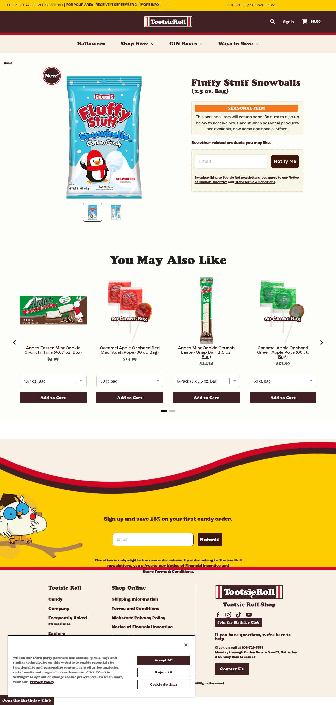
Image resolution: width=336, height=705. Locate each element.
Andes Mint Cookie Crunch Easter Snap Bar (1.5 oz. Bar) (206, 352)
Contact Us (232, 668)
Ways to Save (236, 44)
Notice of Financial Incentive (194, 566)
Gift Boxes (184, 44)
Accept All (164, 660)
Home (8, 63)
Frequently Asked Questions (67, 621)
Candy (55, 599)
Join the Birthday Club (238, 622)
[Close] (186, 645)
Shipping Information (135, 599)
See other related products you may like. (231, 143)
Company (58, 609)
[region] (101, 666)
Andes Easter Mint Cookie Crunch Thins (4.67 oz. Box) (53, 350)
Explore (56, 634)
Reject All (163, 672)
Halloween (91, 44)
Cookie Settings (163, 684)
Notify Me (285, 161)
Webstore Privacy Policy (138, 618)
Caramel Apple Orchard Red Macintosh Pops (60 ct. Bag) (130, 350)
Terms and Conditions (135, 609)
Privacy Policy (42, 682)
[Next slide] (321, 342)
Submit (209, 540)
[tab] (164, 411)
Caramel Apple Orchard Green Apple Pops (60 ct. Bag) (283, 352)
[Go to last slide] (15, 342)
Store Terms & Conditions (255, 182)
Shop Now (135, 44)
